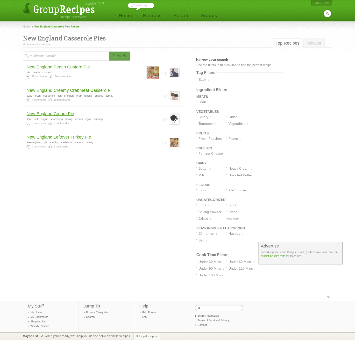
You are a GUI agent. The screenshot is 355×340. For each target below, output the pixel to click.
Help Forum (149, 312)
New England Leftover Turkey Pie (59, 137)
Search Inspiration (208, 315)
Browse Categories (97, 312)
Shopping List (38, 321)
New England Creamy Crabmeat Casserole (68, 90)
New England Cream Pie (50, 113)
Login (326, 2)
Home (26, 26)
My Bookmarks (39, 316)
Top (327, 296)
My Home (36, 312)
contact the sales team (273, 256)
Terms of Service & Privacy (214, 320)
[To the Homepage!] (64, 10)
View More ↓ (233, 218)
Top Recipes (287, 43)
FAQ (144, 316)
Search (90, 316)
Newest (314, 43)
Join (316, 2)
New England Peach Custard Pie (58, 67)
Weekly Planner (39, 326)
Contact (202, 324)
